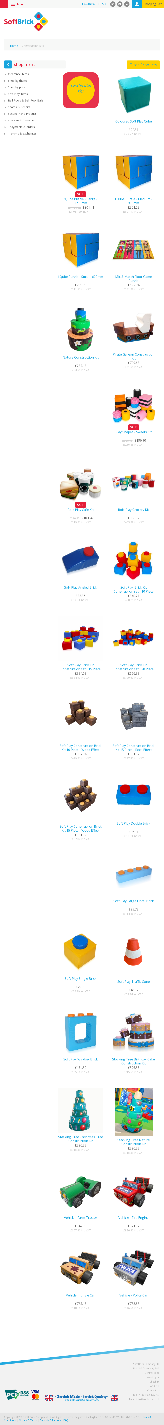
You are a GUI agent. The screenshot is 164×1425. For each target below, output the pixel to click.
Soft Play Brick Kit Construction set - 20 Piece (134, 667)
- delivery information (22, 120)
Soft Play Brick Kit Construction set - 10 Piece (134, 589)
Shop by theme (18, 80)
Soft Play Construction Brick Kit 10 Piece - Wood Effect (81, 748)
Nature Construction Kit (81, 357)
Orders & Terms (28, 1420)
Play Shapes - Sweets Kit (133, 432)
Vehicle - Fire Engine (133, 1217)
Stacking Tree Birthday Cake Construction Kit (133, 1061)
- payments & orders (21, 127)
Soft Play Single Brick (80, 978)
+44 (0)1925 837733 (95, 4)
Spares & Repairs (19, 107)
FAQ (65, 1420)
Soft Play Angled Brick (80, 587)
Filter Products (143, 64)
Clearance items (18, 74)
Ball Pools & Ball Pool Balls (25, 100)
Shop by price (16, 87)
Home (14, 46)
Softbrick (26, 21)
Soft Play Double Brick (133, 823)
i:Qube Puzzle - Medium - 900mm (133, 201)
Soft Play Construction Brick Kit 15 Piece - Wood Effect (81, 828)
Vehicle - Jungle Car (80, 1295)
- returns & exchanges (22, 133)
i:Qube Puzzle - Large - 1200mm (80, 201)
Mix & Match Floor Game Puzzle (133, 278)
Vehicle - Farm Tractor (80, 1217)
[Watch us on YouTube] (120, 4)
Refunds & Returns (50, 1420)
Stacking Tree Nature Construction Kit (133, 1142)
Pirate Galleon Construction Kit (133, 356)
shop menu (25, 64)
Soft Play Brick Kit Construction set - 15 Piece (81, 667)
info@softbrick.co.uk (148, 1399)
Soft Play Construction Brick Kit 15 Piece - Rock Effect (134, 748)
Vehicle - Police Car (133, 1295)
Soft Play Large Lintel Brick (133, 901)
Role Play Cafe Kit (81, 509)
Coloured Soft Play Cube (133, 121)
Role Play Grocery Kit (133, 509)
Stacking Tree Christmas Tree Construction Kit (80, 1139)
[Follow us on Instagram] (113, 4)
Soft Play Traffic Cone (133, 981)
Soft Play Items (18, 94)
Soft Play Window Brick (80, 1059)
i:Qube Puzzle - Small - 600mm (80, 276)
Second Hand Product (22, 114)
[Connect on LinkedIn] (127, 4)
